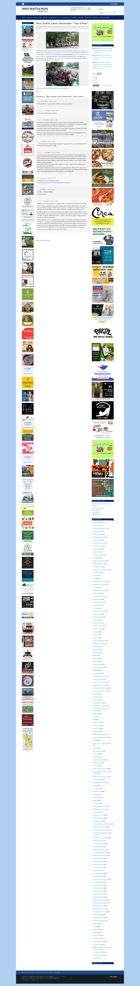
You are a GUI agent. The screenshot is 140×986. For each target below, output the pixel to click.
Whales (95, 926)
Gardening (96, 632)
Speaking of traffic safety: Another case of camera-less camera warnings (102, 57)
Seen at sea (96, 754)
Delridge (95, 587)
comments (29, 980)
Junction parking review (99, 676)
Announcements (97, 546)
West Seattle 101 (97, 812)
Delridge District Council (99, 590)
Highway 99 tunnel (98, 667)
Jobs (59, 17)
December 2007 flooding (99, 584)
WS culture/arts (97, 944)
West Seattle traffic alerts (99, 912)
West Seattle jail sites (98, 864)
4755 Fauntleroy (97, 531)
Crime (94, 578)
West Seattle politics (98, 891)
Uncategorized (97, 797)
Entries (23, 980)
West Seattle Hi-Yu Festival (100, 855)
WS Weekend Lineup (98, 955)
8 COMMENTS (55, 26)
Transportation (75, 26)
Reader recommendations (100, 734)
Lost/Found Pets (65, 17)
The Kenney (96, 788)
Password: (95, 80)
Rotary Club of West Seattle (100, 737)
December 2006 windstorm (100, 581)
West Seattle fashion (98, 841)
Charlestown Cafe (97, 567)
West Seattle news (97, 873)
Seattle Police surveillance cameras (102, 743)
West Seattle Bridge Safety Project (101, 824)
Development (96, 599)
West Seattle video (98, 915)
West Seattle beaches (98, 818)
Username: (95, 77)
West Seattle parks (98, 882)
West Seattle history (98, 858)
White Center (96, 929)
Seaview (95, 748)
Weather (95, 17)
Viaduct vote (96, 803)
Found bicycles (97, 623)
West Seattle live (97, 870)
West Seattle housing (98, 861)
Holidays (95, 670)
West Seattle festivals (98, 844)
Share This (38, 91)
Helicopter (96, 658)
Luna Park (96, 694)
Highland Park (97, 664)
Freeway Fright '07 (98, 626)
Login (94, 73)
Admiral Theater (97, 534)
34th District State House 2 (100, 528)
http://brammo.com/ (42, 194)
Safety (94, 740)
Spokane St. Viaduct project (100, 776)
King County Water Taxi (99, 685)
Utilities (95, 800)
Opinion (95, 716)
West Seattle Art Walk (98, 815)
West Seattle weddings (99, 920)
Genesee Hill (96, 646)
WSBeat (95, 958)
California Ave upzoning (99, 561)
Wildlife (95, 932)
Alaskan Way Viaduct (98, 537)
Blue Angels (96, 558)
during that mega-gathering (59, 58)
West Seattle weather (98, 918)
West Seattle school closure (100, 903)
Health (95, 655)
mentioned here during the (74, 52)
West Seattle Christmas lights (100, 830)
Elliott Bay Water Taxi (98, 611)
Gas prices (96, 635)
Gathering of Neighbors (99, 641)
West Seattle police (98, 888)
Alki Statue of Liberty (98, 543)
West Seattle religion (98, 897)
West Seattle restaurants (99, 900)
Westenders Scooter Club (52, 52)
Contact (45, 17)
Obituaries (74, 17)
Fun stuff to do (97, 629)
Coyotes (95, 575)
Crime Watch (52, 17)
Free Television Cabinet (98, 508)
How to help (96, 673)
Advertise (29, 17)
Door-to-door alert (98, 602)
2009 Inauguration (98, 522)
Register (99, 73)
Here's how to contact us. (60, 976)
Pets (94, 719)
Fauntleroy (96, 620)
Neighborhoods (97, 703)
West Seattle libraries (98, 867)
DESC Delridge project (99, 596)
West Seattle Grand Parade (100, 852)
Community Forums (104, 17)
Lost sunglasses (96, 512)
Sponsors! (80, 17)
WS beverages (96, 938)
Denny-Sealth (96, 593)
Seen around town (65, 26)
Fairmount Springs (98, 617)
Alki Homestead (97, 540)
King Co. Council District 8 (100, 682)
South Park (96, 766)
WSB (38, 178)
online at (62, 88)
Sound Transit (96, 763)
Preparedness (96, 728)
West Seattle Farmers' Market (100, 838)
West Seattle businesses (99, 827)
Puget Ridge (96, 731)
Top (37, 980)
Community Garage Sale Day (100, 570)
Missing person (97, 697)
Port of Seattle (96, 725)
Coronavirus (96, 572)
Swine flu (95, 785)
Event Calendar (37, 17)
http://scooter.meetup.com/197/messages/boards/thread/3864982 (53, 182)
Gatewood (95, 638)
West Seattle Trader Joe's (99, 909)
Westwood (96, 923)
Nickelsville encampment (100, 706)
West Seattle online (98, 876)
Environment (96, 614)
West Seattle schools (98, 906)
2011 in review (97, 525)
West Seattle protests (98, 894)
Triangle (95, 794)
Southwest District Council (100, 769)
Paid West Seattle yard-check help (100, 504)
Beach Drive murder (98, 555)
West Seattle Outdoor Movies (100, 879)
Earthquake (96, 608)
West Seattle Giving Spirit (99, 850)
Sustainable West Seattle (99, 782)
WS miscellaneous (98, 952)
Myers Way (96, 700)
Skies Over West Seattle (99, 760)
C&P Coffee (48, 54)
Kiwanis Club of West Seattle (100, 688)
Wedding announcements (100, 809)
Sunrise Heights (97, 779)
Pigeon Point (96, 722)
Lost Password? (109, 85)
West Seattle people (98, 885)
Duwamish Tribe (97, 605)
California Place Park (98, 564)
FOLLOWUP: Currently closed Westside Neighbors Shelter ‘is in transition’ (103, 50)
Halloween (96, 652)
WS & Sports (96, 935)
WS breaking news (98, 941)
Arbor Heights (97, 549)
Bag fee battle (96, 552)
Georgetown (96, 649)
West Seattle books (98, 821)
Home (23, 17)
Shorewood (96, 757)
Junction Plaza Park (98, 679)
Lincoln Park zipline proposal (101, 691)
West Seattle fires (97, 847)
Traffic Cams (88, 17)
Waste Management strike (100, 806)
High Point (96, 661)
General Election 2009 (99, 644)
